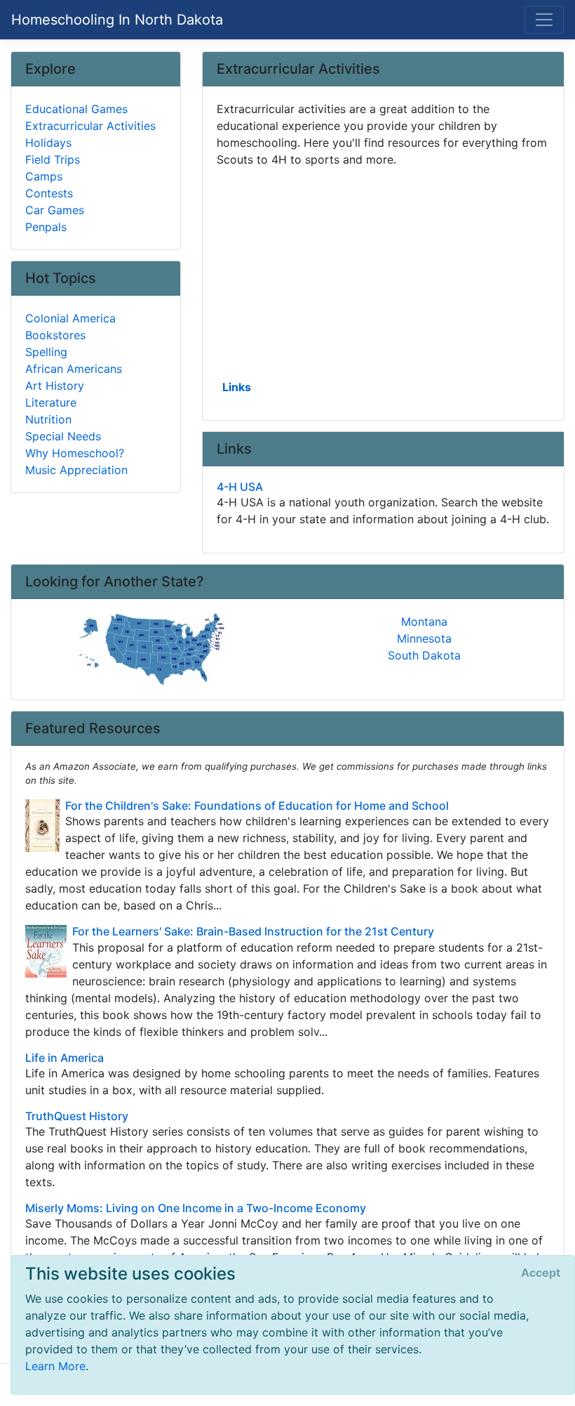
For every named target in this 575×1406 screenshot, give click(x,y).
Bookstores (55, 335)
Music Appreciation (76, 470)
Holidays (48, 143)
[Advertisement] (383, 271)
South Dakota (424, 655)
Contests (49, 193)
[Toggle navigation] (544, 20)
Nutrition (48, 419)
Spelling (46, 352)
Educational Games (76, 109)
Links (236, 387)
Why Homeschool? (74, 453)
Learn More (55, 1366)
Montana (424, 622)
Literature (50, 402)
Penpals (46, 227)
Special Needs (63, 436)
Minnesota (424, 638)
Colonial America (70, 318)
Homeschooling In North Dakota (117, 19)
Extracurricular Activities (90, 126)
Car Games (54, 210)
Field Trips (52, 159)
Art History (54, 386)
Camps (43, 176)
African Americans (73, 369)
